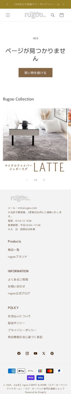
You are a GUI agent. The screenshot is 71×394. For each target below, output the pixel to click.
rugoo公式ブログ (19, 293)
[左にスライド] (26, 180)
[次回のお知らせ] (63, 4)
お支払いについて (19, 316)
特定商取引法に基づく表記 (25, 337)
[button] (8, 15)
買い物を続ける (35, 73)
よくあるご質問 (18, 279)
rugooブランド (17, 256)
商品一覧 (13, 250)
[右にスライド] (44, 180)
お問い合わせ (16, 286)
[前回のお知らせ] (7, 4)
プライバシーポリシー (22, 330)
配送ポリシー (16, 323)
